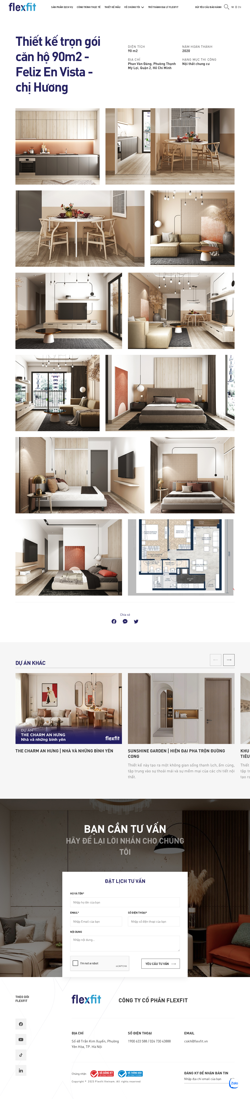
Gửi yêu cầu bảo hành (208, 7)
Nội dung (76, 931)
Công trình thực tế (89, 7)
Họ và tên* (77, 893)
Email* (74, 912)
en (239, 7)
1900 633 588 (138, 1041)
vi (232, 7)
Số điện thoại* (137, 912)
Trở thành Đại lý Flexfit (163, 7)
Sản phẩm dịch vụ (62, 7)
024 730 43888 (160, 1041)
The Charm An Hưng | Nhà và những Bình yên (64, 750)
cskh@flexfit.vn (196, 1041)
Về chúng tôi (132, 7)
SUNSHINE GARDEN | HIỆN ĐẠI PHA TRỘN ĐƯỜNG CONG (176, 753)
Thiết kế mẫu (112, 7)
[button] (229, 660)
